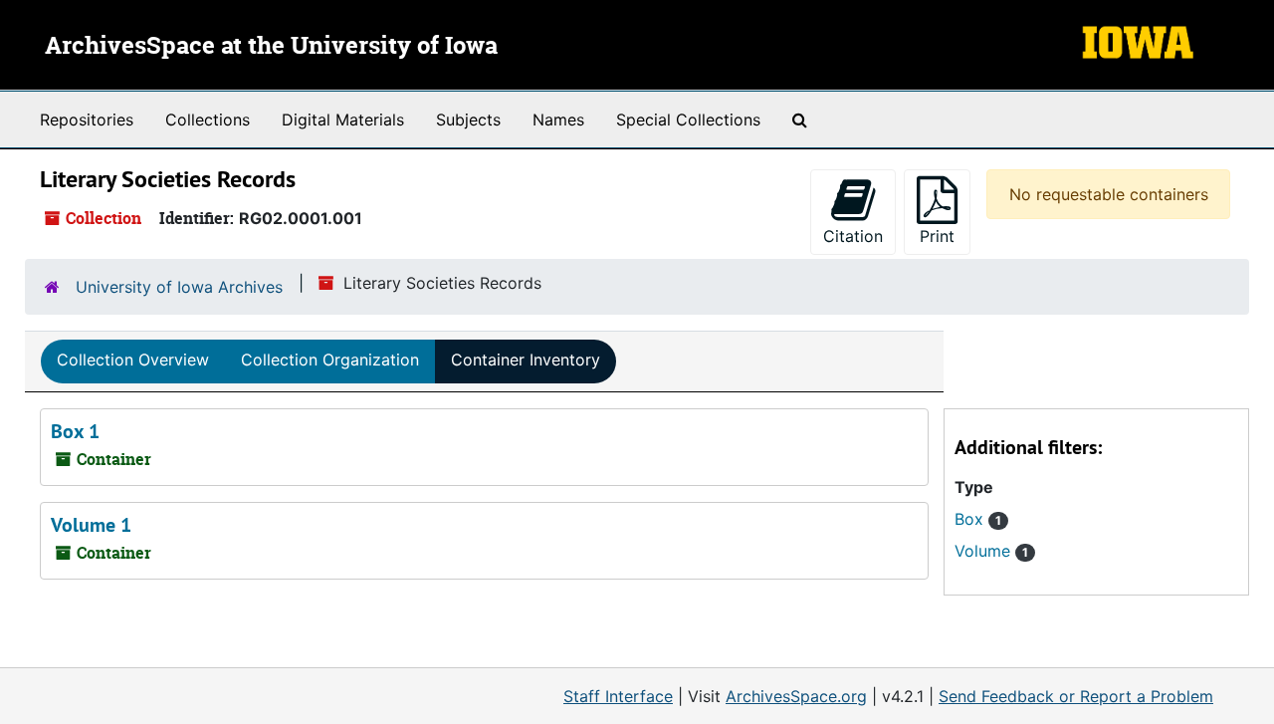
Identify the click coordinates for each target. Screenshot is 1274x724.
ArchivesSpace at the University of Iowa (271, 47)
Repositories (86, 119)
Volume (991, 551)
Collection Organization (330, 359)
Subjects (468, 119)
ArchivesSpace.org (796, 696)
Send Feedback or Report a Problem (1076, 696)
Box (978, 519)
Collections (207, 119)
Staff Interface (618, 696)
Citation (853, 236)
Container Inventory (525, 359)
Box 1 (75, 431)
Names (558, 119)
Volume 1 (91, 525)
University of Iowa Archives (179, 287)
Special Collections (688, 119)
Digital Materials (343, 119)
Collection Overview (133, 359)
